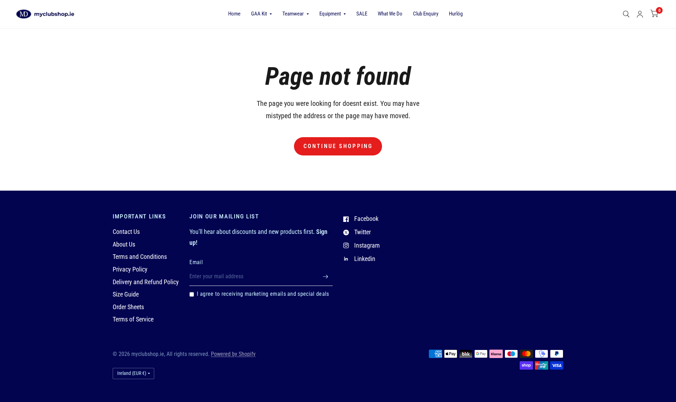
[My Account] (640, 14)
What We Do (390, 14)
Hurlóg (456, 14)
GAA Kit (259, 14)
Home (234, 14)
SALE (361, 14)
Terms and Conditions (140, 256)
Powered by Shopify (233, 354)
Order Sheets (128, 307)
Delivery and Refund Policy (146, 282)
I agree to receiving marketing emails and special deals (263, 294)
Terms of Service (133, 319)
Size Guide (126, 294)
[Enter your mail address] (326, 277)
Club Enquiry (425, 14)
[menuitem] (234, 14)
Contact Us (126, 231)
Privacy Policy (130, 269)
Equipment (330, 14)
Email (196, 262)
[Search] (626, 14)
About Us (124, 244)
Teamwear (293, 14)
